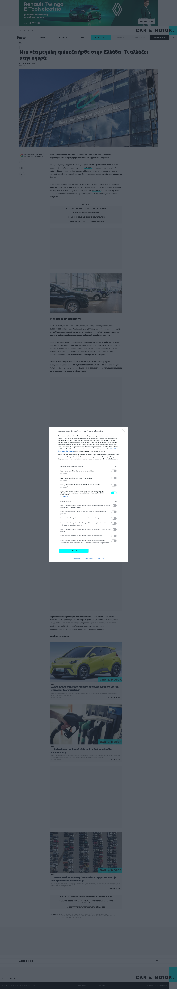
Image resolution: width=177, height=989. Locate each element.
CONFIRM (74, 551)
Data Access (88, 558)
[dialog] (88, 494)
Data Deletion (77, 558)
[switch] (114, 471)
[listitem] (88, 466)
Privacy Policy (100, 558)
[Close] (124, 431)
